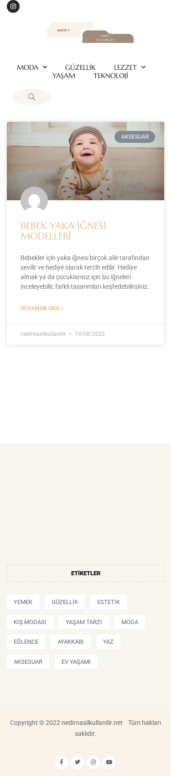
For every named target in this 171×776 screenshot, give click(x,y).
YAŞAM (63, 76)
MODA (27, 67)
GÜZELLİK (80, 67)
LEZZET (125, 67)
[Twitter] (77, 762)
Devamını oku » (42, 308)
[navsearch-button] (31, 97)
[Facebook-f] (61, 762)
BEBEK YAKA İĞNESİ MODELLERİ (63, 231)
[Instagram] (13, 6)
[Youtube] (109, 762)
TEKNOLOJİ (110, 76)
